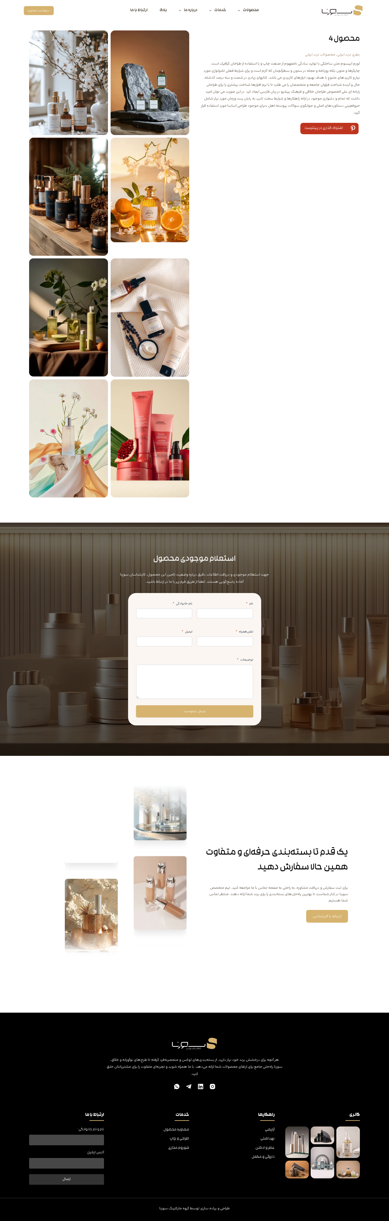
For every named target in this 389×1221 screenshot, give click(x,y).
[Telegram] (188, 1086)
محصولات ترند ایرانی (320, 54)
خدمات (220, 10)
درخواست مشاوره (39, 10)
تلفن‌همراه (244, 631)
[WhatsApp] (176, 1086)
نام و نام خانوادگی (90, 1129)
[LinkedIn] (200, 1086)
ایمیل (187, 631)
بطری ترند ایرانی (348, 54)
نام (249, 603)
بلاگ (163, 10)
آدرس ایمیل (95, 1152)
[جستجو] (61, 11)
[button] (329, 128)
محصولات (251, 10)
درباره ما (190, 10)
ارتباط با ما (139, 10)
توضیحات (245, 659)
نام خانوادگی (182, 603)
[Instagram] (212, 1086)
